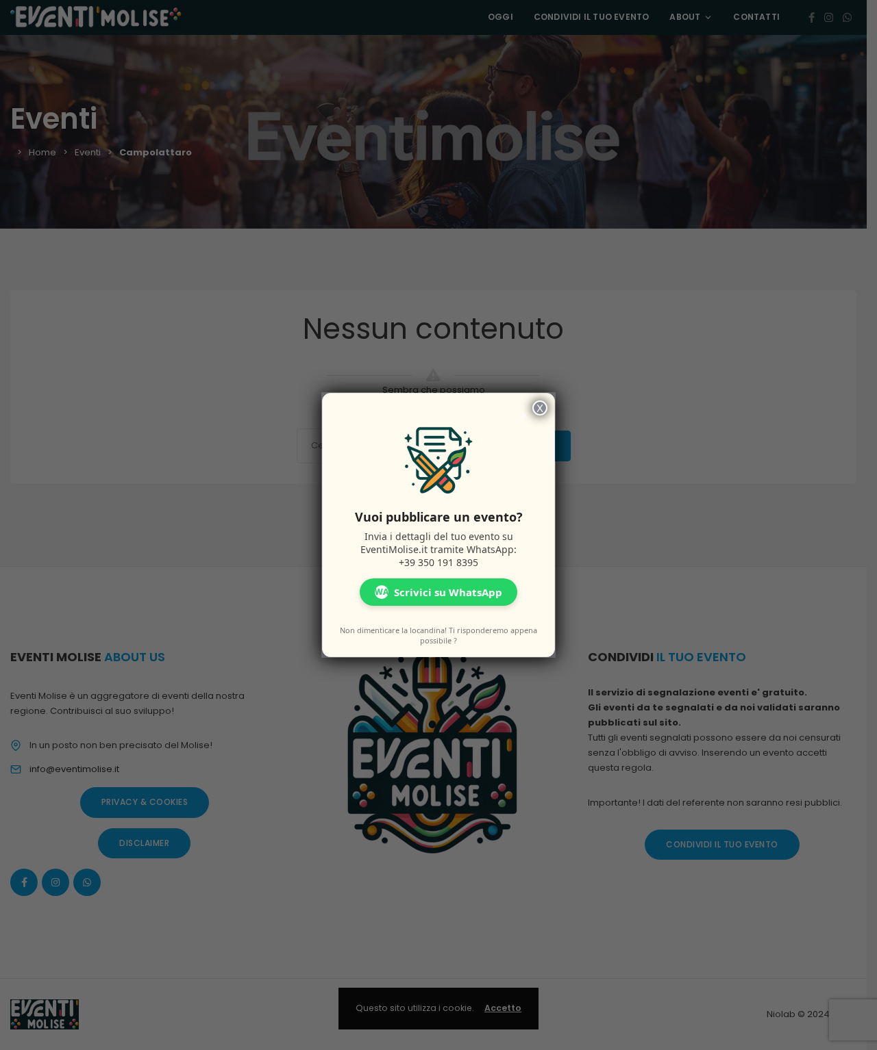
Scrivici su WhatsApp (438, 592)
